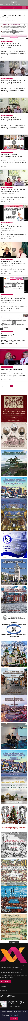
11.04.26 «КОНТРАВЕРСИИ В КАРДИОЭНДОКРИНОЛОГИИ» (7, 996)
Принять (14, 1018)
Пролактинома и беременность (11, 369)
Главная (1, 10)
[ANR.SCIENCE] (14, 8)
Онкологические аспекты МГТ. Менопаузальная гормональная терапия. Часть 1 (11, 45)
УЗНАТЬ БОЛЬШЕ (5, 981)
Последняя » (15, 389)
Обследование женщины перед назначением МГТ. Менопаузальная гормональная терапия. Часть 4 (13, 298)
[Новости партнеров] (14, 544)
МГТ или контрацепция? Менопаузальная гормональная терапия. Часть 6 (11, 119)
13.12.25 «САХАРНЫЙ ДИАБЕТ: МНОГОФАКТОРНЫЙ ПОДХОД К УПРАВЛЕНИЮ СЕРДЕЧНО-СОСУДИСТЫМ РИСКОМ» (16, 1003)
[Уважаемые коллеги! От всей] (14, 817)
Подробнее (15, 1015)
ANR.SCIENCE (5, 49)
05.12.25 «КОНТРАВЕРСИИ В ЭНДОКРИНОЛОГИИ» (14, 4)
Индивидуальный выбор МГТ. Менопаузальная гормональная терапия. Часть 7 (11, 226)
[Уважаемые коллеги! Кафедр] (14, 626)
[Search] (24, 7)
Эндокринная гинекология (7, 41)
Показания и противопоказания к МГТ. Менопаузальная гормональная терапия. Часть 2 (14, 82)
